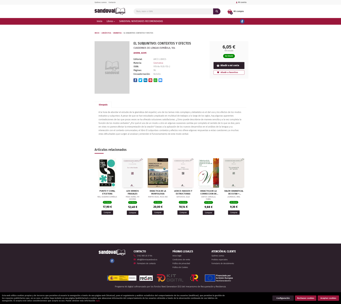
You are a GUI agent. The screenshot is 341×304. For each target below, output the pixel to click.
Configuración (283, 298)
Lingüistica (106, 33)
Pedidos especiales (220, 259)
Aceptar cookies (328, 298)
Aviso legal (176, 256)
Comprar (107, 212)
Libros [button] (110, 21)
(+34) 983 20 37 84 (144, 256)
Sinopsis (103, 104)
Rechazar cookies (305, 298)
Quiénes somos (101, 2)
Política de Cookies (180, 267)
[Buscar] (216, 11)
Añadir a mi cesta (229, 65)
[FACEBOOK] (242, 21)
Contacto (112, 2)
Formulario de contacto (146, 263)
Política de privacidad (181, 263)
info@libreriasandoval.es (147, 259)
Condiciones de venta (181, 259)
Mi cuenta (242, 2)
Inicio (97, 33)
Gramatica (117, 33)
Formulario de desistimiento (223, 263)
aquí (98, 301)
